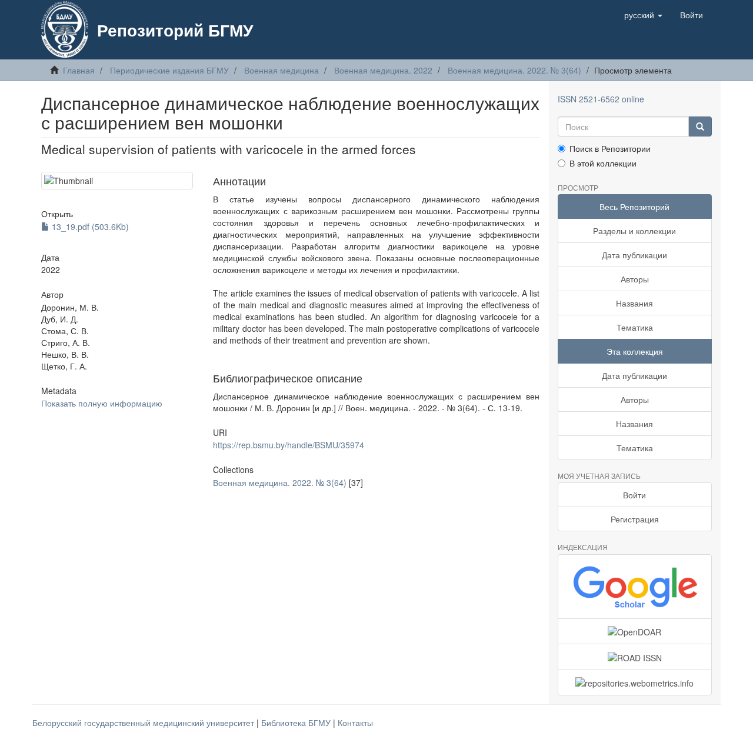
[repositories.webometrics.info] (635, 682)
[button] (643, 14)
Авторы (635, 279)
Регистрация (635, 519)
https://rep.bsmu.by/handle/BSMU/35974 (288, 445)
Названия (634, 303)
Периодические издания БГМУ (169, 70)
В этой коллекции (603, 163)
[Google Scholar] (635, 586)
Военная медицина (281, 70)
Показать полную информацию (101, 403)
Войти (634, 495)
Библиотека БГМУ (297, 722)
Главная (79, 70)
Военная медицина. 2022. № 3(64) (514, 70)
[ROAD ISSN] (635, 657)
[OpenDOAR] (635, 631)
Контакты (355, 722)
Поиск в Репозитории (610, 148)
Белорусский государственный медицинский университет (144, 722)
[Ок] (700, 126)
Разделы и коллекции (634, 231)
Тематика (635, 327)
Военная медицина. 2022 (383, 70)
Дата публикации (634, 255)
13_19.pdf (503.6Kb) (89, 226)
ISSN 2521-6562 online (601, 99)
